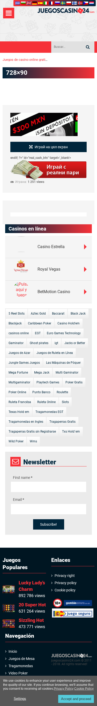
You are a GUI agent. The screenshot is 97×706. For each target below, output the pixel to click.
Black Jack (78, 313)
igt (56, 343)
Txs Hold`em (71, 431)
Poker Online (17, 392)
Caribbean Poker (39, 323)
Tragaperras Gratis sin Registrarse (32, 431)
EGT (38, 333)
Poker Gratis (74, 382)
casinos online (19, 333)
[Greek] (17, 3)
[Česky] (86, 3)
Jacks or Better (74, 343)
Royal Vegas (49, 269)
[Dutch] (91, 3)
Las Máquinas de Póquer (63, 363)
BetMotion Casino (54, 291)
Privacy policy (66, 583)
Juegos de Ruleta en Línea (54, 353)
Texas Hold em (19, 412)
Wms (33, 441)
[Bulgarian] (23, 3)
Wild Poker (16, 441)
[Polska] (68, 3)
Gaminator (16, 343)
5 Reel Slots (17, 313)
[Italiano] (46, 3)
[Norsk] (80, 3)
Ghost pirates (39, 343)
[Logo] (66, 11)
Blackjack (15, 323)
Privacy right (65, 576)
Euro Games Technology (64, 333)
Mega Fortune (18, 372)
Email (18, 499)
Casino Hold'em (68, 323)
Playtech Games (47, 382)
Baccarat (58, 313)
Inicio (13, 651)
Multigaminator (19, 382)
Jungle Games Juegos (24, 363)
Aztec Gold (38, 313)
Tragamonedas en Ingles (26, 421)
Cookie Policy (84, 688)
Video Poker (18, 673)
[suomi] (74, 3)
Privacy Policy (63, 688)
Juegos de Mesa (22, 659)
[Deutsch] (34, 3)
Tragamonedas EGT (49, 412)
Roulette (62, 392)
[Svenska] (63, 3)
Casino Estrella (51, 246)
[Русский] (57, 3)
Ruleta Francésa (20, 402)
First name (22, 477)
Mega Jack (41, 372)
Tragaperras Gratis (62, 421)
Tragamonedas (21, 666)
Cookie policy (65, 590)
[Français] (51, 3)
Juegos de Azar (19, 353)
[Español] (40, 3)
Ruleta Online (46, 402)
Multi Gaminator (67, 372)
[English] (29, 3)
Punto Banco (41, 392)
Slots (65, 402)
